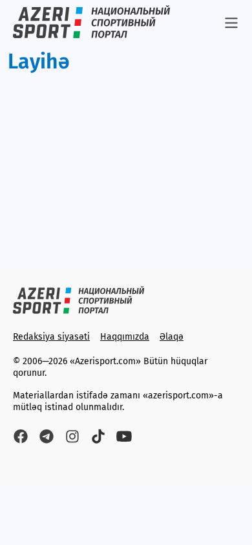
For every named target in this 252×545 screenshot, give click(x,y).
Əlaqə (172, 336)
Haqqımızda (124, 336)
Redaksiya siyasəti (51, 336)
